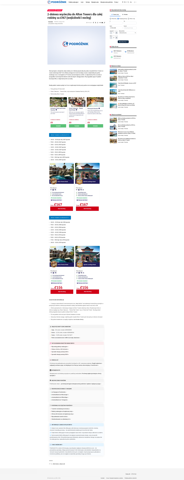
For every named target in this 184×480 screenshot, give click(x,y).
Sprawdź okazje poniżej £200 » (60, 351)
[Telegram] (124, 2)
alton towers (56, 463)
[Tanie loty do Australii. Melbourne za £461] (113, 92)
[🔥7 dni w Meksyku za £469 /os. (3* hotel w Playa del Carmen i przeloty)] (113, 105)
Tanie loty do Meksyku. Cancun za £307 (127, 83)
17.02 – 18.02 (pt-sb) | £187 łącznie (60, 157)
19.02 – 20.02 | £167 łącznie (58, 142)
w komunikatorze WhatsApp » (59, 397)
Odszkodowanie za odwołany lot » (61, 419)
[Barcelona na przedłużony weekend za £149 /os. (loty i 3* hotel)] (113, 140)
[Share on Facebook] (93, 22)
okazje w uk (62, 463)
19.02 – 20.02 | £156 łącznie (58, 224)
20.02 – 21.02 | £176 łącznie (58, 242)
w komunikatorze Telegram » (59, 400)
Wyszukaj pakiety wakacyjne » (59, 346)
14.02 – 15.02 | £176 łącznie (58, 235)
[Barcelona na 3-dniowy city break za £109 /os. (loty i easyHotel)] (113, 98)
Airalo (53, 332)
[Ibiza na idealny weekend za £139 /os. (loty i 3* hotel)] (113, 127)
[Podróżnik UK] (56, 2)
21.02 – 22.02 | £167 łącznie (58, 144)
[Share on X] (96, 22)
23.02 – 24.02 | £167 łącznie (58, 149)
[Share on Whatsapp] (98, 22)
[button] (128, 2)
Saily (52, 330)
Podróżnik (50, 21)
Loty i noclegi (120, 73)
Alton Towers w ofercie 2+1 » (60, 217)
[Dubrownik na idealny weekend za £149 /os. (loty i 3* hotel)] (113, 71)
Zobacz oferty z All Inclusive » (59, 349)
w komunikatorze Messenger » (60, 394)
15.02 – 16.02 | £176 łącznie (58, 237)
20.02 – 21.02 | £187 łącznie (58, 159)
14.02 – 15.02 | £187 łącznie (58, 152)
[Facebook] (122, 2)
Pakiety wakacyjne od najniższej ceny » (62, 411)
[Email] (102, 22)
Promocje (59, 10)
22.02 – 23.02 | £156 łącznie (58, 230)
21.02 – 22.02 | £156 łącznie (58, 227)
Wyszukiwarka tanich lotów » (59, 416)
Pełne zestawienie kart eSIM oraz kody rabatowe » (65, 337)
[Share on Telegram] (100, 22)
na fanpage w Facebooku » (58, 392)
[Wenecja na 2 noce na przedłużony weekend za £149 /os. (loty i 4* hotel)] (113, 133)
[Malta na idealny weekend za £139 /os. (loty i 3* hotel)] (113, 120)
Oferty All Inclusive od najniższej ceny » (62, 414)
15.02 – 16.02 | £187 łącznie (58, 154)
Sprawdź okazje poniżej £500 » (60, 354)
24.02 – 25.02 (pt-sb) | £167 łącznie (60, 139)
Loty (119, 85)
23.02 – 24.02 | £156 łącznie (58, 232)
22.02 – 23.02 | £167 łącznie (58, 147)
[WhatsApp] (126, 2)
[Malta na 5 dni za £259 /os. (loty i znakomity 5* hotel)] (113, 78)
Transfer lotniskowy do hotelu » (60, 408)
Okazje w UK (51, 10)
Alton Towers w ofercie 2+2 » (60, 135)
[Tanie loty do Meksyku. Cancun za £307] (113, 85)
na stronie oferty (78, 319)
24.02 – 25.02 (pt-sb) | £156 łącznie (60, 222)
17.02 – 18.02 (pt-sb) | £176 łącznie (60, 240)
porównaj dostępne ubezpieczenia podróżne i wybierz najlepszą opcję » (81, 383)
